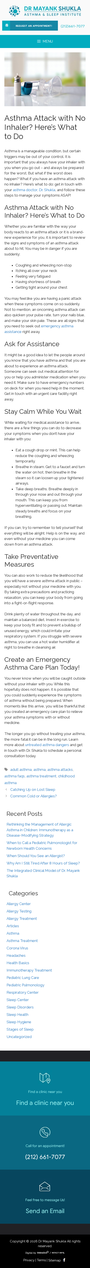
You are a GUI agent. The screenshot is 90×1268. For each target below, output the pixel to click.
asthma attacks (60, 769)
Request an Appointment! (34, 26)
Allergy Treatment (22, 918)
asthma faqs (14, 776)
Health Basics (18, 963)
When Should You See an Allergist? (36, 856)
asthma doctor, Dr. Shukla (34, 190)
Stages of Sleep (20, 1029)
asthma (39, 769)
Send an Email (45, 1211)
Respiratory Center (23, 992)
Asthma (13, 933)
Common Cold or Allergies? (33, 796)
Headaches (16, 955)
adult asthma (21, 769)
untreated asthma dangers (47, 745)
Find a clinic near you (45, 1103)
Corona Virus (17, 948)
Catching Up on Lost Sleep (32, 789)
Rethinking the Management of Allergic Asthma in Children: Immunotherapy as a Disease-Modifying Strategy (40, 830)
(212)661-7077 (73, 26)
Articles (13, 926)
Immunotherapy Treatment (29, 970)
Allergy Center (19, 904)
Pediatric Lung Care (23, 977)
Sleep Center (18, 1000)
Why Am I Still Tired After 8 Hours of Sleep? (43, 863)
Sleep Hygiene (19, 1022)
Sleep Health (17, 1014)
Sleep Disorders (20, 1007)
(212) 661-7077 (45, 1157)
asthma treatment (41, 776)
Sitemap (54, 1260)
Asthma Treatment (22, 941)
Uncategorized (19, 1037)
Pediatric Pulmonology (25, 985)
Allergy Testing (19, 911)
